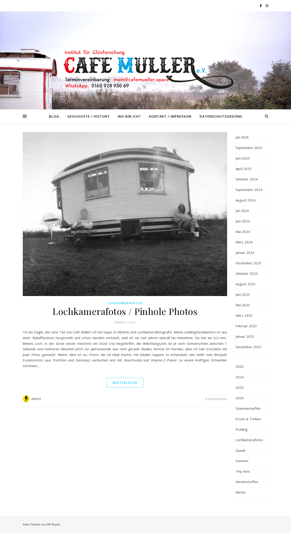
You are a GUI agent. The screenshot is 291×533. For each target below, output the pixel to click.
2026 (240, 398)
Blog (54, 116)
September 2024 (249, 189)
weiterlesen (125, 383)
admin (36, 399)
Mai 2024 (243, 231)
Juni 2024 (243, 221)
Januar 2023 (245, 336)
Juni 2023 (243, 294)
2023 (240, 366)
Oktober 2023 (247, 273)
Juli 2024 (242, 210)
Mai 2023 (243, 305)
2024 (240, 377)
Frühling (242, 429)
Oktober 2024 (247, 179)
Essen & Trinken (248, 419)
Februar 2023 (246, 326)
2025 (240, 387)
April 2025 (243, 168)
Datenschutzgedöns (221, 116)
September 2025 (249, 147)
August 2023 (246, 284)
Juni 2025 (243, 158)
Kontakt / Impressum (170, 116)
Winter (241, 492)
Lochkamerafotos (125, 303)
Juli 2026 (242, 137)
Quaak (240, 450)
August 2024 (246, 200)
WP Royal (53, 524)
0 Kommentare (216, 399)
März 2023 (244, 315)
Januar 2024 (245, 252)
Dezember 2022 (248, 347)
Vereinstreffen (247, 481)
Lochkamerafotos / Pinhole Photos (125, 311)
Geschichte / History (88, 116)
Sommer (242, 460)
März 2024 (244, 242)
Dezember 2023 (248, 263)
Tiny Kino (243, 471)
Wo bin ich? (129, 116)
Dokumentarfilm (248, 408)
